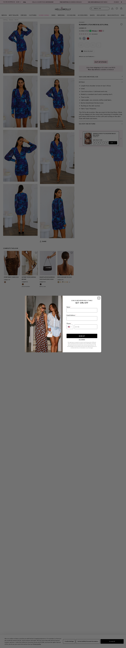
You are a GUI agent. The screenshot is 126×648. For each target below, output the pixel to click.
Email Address (71, 315)
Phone (69, 323)
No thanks (82, 339)
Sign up (82, 336)
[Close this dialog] (99, 298)
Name (69, 307)
